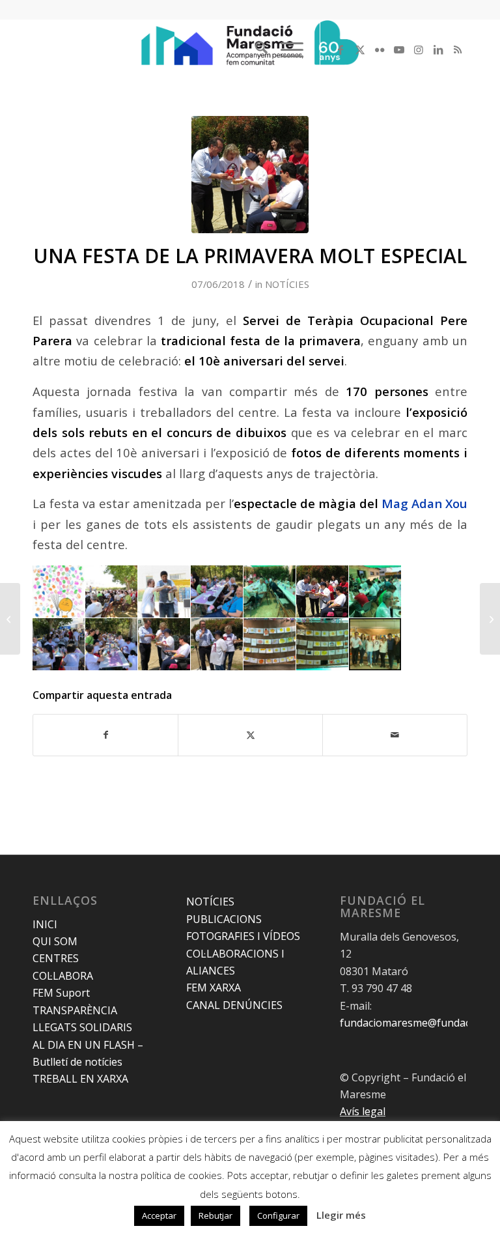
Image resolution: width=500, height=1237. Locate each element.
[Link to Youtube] (399, 49)
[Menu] (285, 49)
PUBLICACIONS (224, 919)
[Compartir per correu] (395, 735)
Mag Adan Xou (424, 503)
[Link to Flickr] (379, 49)
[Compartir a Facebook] (105, 735)
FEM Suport (61, 993)
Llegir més (341, 1214)
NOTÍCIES (287, 284)
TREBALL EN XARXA (80, 1079)
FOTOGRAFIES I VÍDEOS (243, 936)
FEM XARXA (213, 987)
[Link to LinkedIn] (438, 49)
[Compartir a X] (250, 735)
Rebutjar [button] (215, 1215)
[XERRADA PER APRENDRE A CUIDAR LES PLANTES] (10, 619)
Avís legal (362, 1111)
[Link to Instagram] (418, 49)
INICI (45, 924)
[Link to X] (360, 49)
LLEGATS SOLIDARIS (82, 1027)
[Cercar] (255, 49)
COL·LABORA (63, 976)
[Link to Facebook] (340, 49)
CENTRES (56, 958)
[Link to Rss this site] (457, 49)
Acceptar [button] (159, 1215)
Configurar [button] (278, 1215)
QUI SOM (55, 941)
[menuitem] (255, 49)
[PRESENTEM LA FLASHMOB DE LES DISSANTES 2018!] (490, 619)
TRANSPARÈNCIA (75, 1010)
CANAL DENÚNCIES (234, 1005)
